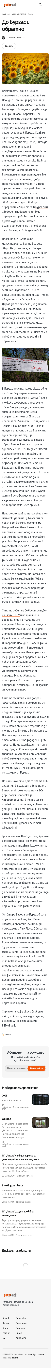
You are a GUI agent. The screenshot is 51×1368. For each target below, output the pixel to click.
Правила (20, 1328)
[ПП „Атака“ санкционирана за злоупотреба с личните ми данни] (25, 1165)
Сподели (9, 46)
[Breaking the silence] (25, 1193)
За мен (6, 1323)
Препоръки (21, 1323)
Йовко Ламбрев (17, 37)
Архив (6, 1318)
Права (19, 1333)
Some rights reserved (36, 1354)
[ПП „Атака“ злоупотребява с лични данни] (25, 1223)
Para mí (6, 1333)
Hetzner (14, 1358)
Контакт (21, 1338)
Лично (30, 14)
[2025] (25, 1102)
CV (4, 1338)
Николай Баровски (23, 114)
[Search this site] (40, 4)
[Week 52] (25, 1132)
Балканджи (9, 109)
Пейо (31, 91)
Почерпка (21, 1318)
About (6, 1328)
